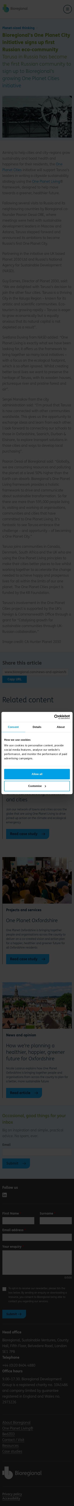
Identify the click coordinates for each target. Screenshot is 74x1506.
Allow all (37, 774)
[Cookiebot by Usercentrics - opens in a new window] (54, 717)
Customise (35, 785)
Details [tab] (37, 726)
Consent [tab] (13, 726)
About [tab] (61, 726)
